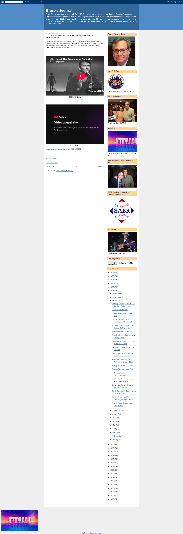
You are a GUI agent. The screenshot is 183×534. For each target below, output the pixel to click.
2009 (112, 485)
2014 (112, 466)
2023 (112, 283)
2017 (112, 455)
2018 (112, 452)
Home (75, 166)
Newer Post (50, 166)
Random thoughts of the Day (122, 332)
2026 (112, 272)
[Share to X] (75, 149)
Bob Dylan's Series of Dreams (122, 366)
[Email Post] (67, 149)
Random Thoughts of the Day (122, 369)
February (115, 436)
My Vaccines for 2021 (119, 310)
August (115, 414)
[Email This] (70, 149)
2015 (112, 463)
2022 (112, 287)
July (114, 418)
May (114, 425)
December (116, 294)
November (116, 297)
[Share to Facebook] (77, 149)
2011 (112, 477)
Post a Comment (52, 163)
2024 (112, 280)
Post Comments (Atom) (64, 171)
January (115, 440)
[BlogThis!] (73, 149)
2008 (112, 488)
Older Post (100, 166)
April (114, 429)
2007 (112, 492)
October (115, 301)
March (114, 432)
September (116, 410)
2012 (112, 474)
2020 (112, 444)
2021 (112, 291)
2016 (112, 459)
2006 (112, 495)
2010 (112, 481)
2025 (112, 276)
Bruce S (55, 149)
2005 (112, 499)
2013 (112, 470)
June (114, 421)
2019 (112, 448)
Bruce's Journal (59, 10)
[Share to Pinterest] (80, 149)
